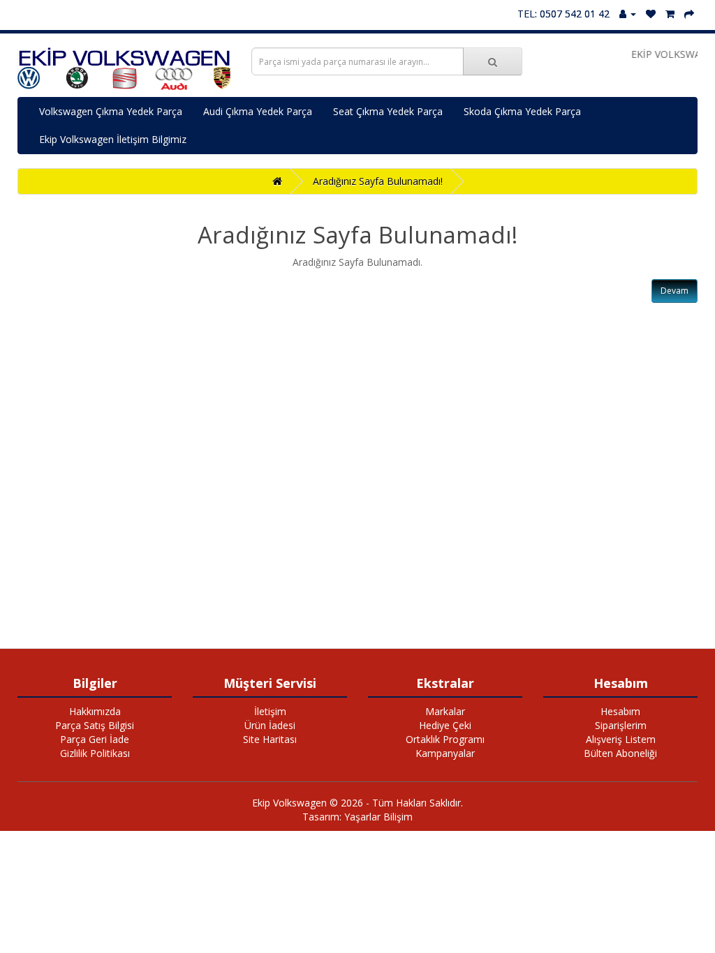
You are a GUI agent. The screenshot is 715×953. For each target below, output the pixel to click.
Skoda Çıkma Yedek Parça (522, 111)
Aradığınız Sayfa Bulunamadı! (378, 181)
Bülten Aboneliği (620, 753)
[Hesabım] (627, 13)
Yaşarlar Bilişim (378, 816)
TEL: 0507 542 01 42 (563, 13)
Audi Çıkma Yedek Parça (257, 111)
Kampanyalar (445, 753)
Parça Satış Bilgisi (94, 725)
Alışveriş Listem (621, 739)
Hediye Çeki (445, 725)
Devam (674, 291)
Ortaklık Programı (445, 739)
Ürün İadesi (269, 725)
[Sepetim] (670, 13)
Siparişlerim (621, 725)
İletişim (270, 711)
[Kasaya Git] (689, 13)
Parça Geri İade (94, 739)
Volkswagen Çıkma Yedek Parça (110, 111)
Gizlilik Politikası (95, 753)
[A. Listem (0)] (651, 13)
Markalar (445, 711)
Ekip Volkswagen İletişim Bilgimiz (112, 139)
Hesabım (620, 711)
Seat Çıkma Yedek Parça (388, 111)
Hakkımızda (95, 711)
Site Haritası (270, 739)
